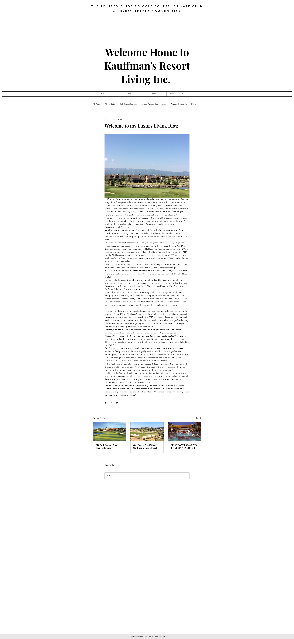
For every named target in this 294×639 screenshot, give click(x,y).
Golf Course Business (128, 104)
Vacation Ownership (179, 104)
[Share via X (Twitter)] (111, 403)
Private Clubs (110, 104)
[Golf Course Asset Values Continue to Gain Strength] (147, 431)
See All (198, 418)
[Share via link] (117, 403)
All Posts (96, 104)
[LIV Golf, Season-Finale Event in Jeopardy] (109, 431)
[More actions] (188, 119)
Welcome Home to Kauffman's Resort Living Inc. (147, 65)
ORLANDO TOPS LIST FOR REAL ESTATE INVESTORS (183, 446)
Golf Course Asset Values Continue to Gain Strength (145, 446)
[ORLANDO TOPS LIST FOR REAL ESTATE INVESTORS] (184, 431)
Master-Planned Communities (154, 104)
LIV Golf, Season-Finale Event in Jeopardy (107, 446)
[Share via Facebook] (106, 403)
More (193, 104)
